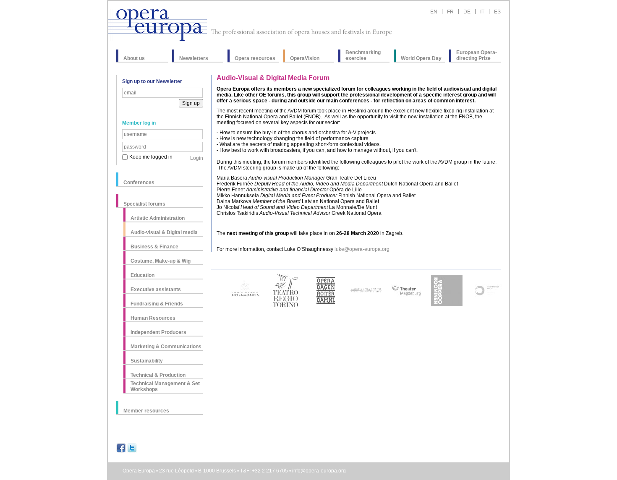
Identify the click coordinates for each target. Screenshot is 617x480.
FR (450, 12)
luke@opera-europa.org (362, 249)
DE (467, 12)
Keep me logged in (151, 157)
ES (497, 12)
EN (433, 12)
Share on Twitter (132, 448)
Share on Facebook (121, 448)
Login (196, 158)
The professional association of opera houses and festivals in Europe (301, 32)
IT (482, 12)
